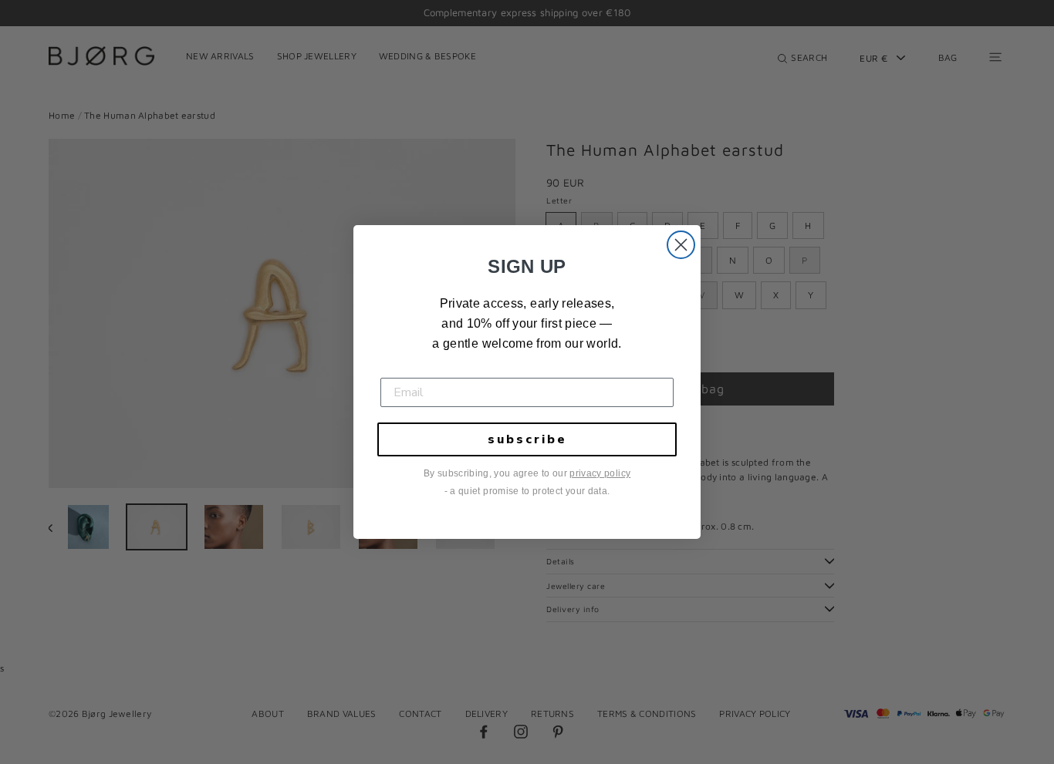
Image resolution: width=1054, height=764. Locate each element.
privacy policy (599, 473)
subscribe (527, 439)
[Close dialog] (680, 244)
